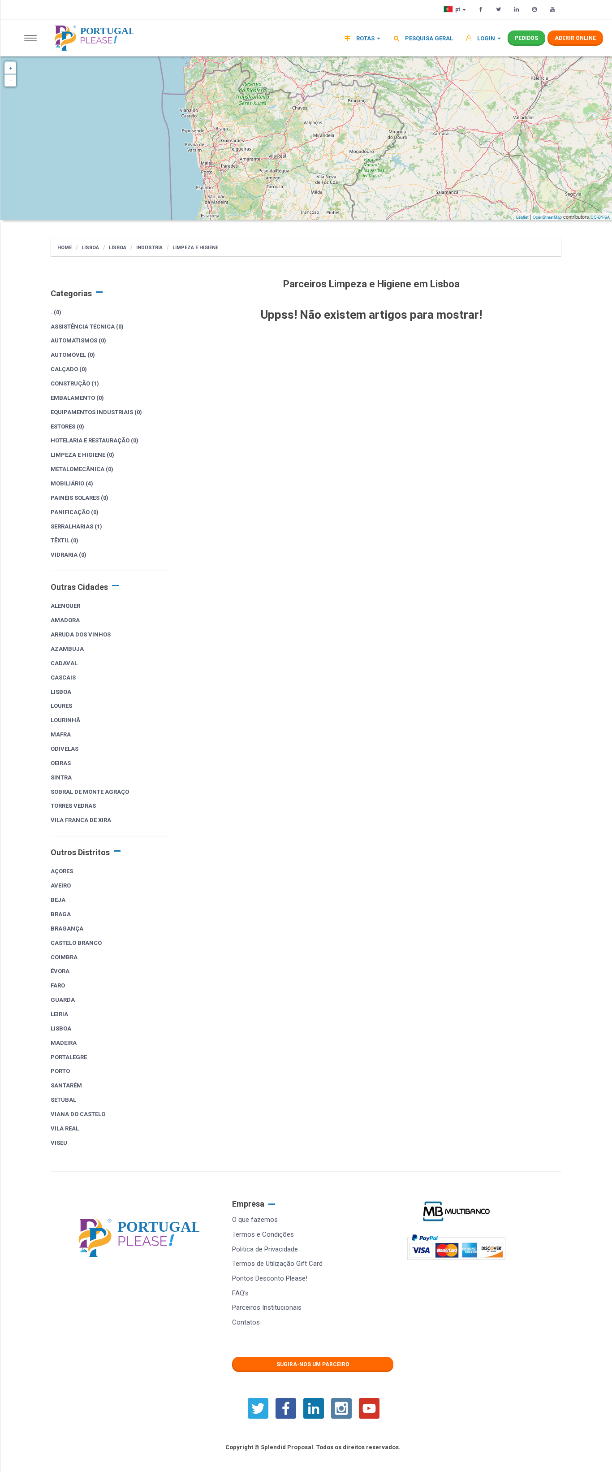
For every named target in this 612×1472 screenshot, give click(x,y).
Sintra (61, 777)
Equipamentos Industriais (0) (96, 412)
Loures (61, 705)
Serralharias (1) (76, 526)
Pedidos (526, 38)
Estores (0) (67, 426)
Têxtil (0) (64, 540)
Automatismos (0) (78, 340)
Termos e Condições (263, 1234)
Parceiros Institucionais (267, 1307)
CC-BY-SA (600, 217)
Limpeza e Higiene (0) (82, 454)
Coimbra (64, 957)
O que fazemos (255, 1220)
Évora (60, 971)
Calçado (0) (69, 369)
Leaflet (522, 217)
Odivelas (64, 748)
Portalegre (69, 1057)
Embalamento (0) (77, 397)
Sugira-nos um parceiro (312, 1364)
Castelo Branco (76, 942)
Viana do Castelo (78, 1114)
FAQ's (240, 1293)
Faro (58, 985)
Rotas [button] (365, 38)
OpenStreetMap (547, 217)
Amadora (65, 620)
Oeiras (61, 763)
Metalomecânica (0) (82, 469)
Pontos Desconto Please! (269, 1278)
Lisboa (90, 248)
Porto (60, 1071)
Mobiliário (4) (72, 483)
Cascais (63, 677)
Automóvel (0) (73, 354)
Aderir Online (575, 38)
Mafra (61, 734)
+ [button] (10, 68)
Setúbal (63, 1099)
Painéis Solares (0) (79, 497)
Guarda (63, 999)
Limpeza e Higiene (195, 248)
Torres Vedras (73, 805)
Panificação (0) (75, 512)
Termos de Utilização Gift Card (277, 1264)
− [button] (10, 80)
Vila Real (65, 1128)
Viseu (59, 1142)
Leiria (59, 1014)
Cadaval (64, 663)
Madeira (64, 1042)
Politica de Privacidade (265, 1249)
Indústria (149, 248)
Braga (61, 914)
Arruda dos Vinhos (81, 634)
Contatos (246, 1322)
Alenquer (65, 605)
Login (486, 38)
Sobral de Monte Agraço (90, 791)
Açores (62, 871)
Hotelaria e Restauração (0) (94, 440)
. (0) (56, 312)
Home (64, 248)
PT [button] (458, 9)
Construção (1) (75, 383)
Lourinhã (65, 720)
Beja (58, 899)
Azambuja (67, 648)
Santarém (66, 1085)
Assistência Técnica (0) (87, 326)
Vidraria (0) (68, 554)
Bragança (67, 928)
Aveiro (61, 885)
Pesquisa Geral (428, 38)
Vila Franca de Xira (81, 820)
